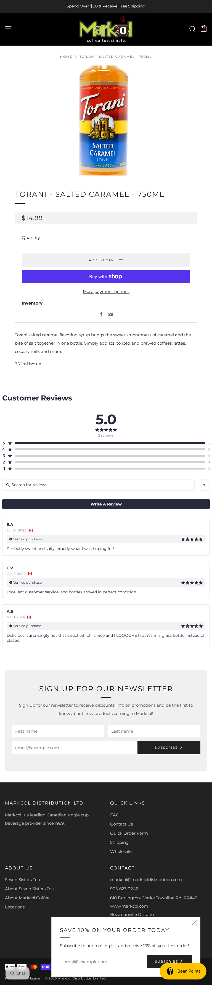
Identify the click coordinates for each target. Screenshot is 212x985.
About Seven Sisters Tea (29, 888)
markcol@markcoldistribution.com (146, 879)
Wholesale (121, 851)
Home (66, 57)
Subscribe (166, 748)
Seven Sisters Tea (22, 879)
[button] (103, 443)
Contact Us (121, 824)
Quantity (31, 237)
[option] (106, 120)
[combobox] (204, 485)
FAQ (115, 815)
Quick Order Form (129, 833)
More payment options (106, 291)
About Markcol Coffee (27, 897)
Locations (15, 907)
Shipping (119, 842)
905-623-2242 (124, 888)
